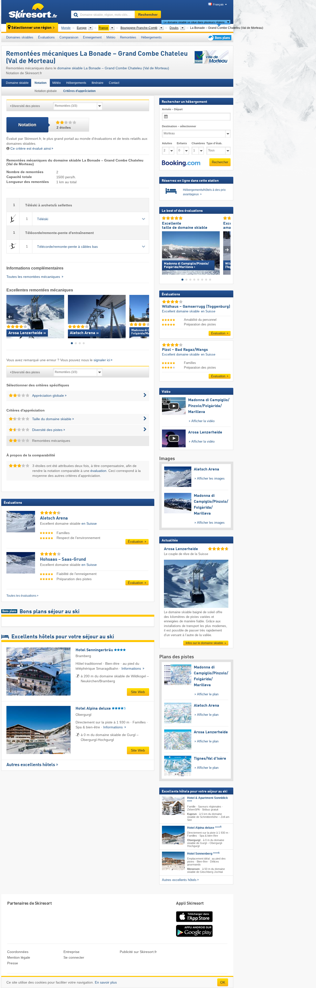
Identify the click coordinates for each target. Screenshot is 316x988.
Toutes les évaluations (21, 595)
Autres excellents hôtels (30, 765)
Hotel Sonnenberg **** (203, 853)
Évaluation (136, 541)
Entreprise (71, 952)
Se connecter (73, 957)
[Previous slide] (10, 316)
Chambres (198, 143)
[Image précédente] (165, 249)
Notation (40, 83)
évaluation (98, 471)
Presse (12, 963)
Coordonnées (17, 952)
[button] (181, 163)
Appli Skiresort (190, 903)
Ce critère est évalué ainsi (30, 148)
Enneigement (92, 37)
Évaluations (46, 37)
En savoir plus (106, 982)
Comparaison (68, 37)
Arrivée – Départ (172, 109)
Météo (110, 37)
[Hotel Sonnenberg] (173, 861)
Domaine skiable (17, 83)
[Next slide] (145, 316)
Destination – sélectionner (179, 126)
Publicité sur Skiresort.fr (138, 952)
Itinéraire (97, 83)
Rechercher (220, 162)
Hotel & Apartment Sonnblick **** (207, 799)
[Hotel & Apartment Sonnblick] (173, 805)
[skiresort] (34, 12)
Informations (131, 668)
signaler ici (102, 360)
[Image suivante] (227, 249)
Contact (114, 83)
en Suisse (89, 523)
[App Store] (194, 922)
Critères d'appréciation (79, 91)
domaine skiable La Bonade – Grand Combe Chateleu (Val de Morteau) (113, 68)
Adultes (167, 143)
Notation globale (46, 91)
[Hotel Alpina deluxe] (173, 835)
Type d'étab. (214, 143)
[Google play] (194, 936)
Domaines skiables (19, 37)
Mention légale (18, 957)
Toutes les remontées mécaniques (33, 277)
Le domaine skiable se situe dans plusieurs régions (194, 22)
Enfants (182, 143)
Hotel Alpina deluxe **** (204, 827)
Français (218, 4)
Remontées (128, 37)
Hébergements (151, 37)
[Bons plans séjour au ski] (219, 37)
